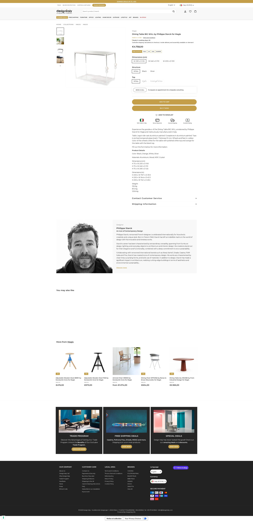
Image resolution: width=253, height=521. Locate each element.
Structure (136, 67)
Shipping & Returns (88, 478)
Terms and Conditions (149, 37)
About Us (62, 471)
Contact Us (85, 471)
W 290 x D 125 (139, 61)
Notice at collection (114, 519)
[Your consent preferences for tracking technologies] (3, 517)
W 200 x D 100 (168, 61)
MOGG (129, 484)
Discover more (121, 268)
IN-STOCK (143, 17)
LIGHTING (98, 17)
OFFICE (91, 17)
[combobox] (129, 11)
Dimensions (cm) (139, 57)
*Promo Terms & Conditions (113, 473)
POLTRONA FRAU (133, 473)
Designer (120, 225)
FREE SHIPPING (73, 17)
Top (133, 77)
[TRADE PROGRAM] (79, 421)
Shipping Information (144, 204)
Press (61, 486)
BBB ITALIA (131, 478)
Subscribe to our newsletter (91, 489)
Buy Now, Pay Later (88, 476)
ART (130, 17)
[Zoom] (95, 57)
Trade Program (64, 478)
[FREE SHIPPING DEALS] (126, 421)
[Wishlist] (190, 11)
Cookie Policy (109, 484)
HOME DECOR (107, 17)
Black (144, 71)
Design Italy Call (64, 473)
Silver (152, 71)
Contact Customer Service (147, 198)
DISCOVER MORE (79, 449)
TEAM (59, 5)
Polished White (156, 81)
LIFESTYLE (124, 17)
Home (58, 24)
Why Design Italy (64, 476)
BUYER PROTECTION (69, 5)
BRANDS (135, 17)
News (61, 484)
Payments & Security (88, 473)
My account (86, 491)
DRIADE (130, 481)
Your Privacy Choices (133, 519)
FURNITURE (83, 17)
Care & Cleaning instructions (91, 484)
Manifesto (62, 481)
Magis (78, 24)
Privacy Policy (109, 481)
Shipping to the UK (88, 481)
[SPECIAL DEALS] (174, 421)
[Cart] (195, 11)
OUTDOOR (116, 17)
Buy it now (164, 108)
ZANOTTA (130, 486)
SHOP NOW (126, 446)
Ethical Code (63, 489)
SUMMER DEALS (62, 17)
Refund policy (109, 476)
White (136, 71)
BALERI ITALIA (131, 476)
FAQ (83, 486)
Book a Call (140, 90)
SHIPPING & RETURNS (83, 5)
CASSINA (130, 471)
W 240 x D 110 (153, 61)
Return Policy (109, 478)
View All (129, 489)
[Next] (60, 65)
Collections (68, 24)
